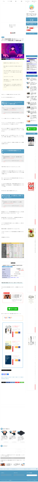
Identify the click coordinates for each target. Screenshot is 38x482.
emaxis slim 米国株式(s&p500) (5, 377)
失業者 (7, 378)
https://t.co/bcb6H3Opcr (12, 109)
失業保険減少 (3, 378)
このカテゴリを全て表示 (31, 70)
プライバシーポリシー (5, 480)
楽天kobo (14, 332)
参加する (35, 71)
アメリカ (11, 377)
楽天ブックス (12, 334)
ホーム (4, 1)
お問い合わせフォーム (34, 1)
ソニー (14, 377)
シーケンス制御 (10, 1)
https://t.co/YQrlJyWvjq (9, 203)
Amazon (16, 332)
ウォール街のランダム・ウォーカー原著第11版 (16, 326)
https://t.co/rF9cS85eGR (9, 158)
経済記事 (3, 37)
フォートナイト (18, 377)
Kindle (19, 332)
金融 (15, 1)
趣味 (21, 1)
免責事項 (10, 480)
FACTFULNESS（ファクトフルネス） (16, 341)
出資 (22, 377)
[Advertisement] (13, 13)
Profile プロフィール (27, 1)
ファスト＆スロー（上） (15, 355)
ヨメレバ (16, 327)
